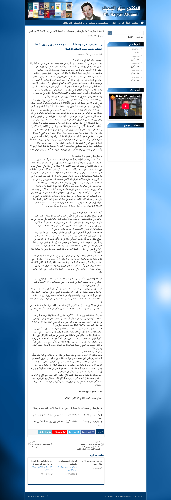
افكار (114, 23)
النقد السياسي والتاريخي (99, 23)
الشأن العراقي (124, 23)
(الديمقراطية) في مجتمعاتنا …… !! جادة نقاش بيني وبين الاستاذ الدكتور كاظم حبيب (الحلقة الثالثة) (68, 410)
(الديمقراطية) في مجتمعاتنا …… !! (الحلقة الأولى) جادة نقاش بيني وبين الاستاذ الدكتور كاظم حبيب (67, 423)
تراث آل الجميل (80, 23)
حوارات (93, 31)
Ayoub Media (40, 496)
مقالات (135, 23)
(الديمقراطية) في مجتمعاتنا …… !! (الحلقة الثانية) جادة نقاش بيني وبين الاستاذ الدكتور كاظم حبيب (67, 416)
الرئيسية (142, 22)
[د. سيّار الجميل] (85, 10)
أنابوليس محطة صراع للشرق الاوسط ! (42, 444)
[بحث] (110, 33)
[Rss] (48, 496)
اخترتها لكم (67, 23)
